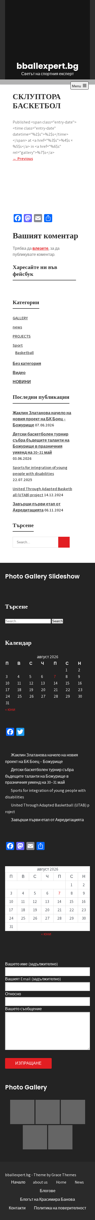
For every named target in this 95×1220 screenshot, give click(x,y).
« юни (10, 709)
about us (40, 1182)
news (17, 327)
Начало (18, 1182)
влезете (40, 248)
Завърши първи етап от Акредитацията (47, 819)
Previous (23, 158)
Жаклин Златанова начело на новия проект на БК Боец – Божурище (42, 419)
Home (61, 1182)
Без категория (27, 363)
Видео (19, 372)
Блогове (47, 1190)
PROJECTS (22, 336)
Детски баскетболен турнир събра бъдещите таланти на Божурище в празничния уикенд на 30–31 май (39, 776)
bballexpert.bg (47, 66)
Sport (18, 345)
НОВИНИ (22, 381)
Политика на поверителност (60, 1208)
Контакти (17, 1208)
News (79, 1182)
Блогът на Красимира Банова (47, 1199)
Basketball (24, 352)
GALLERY (20, 318)
